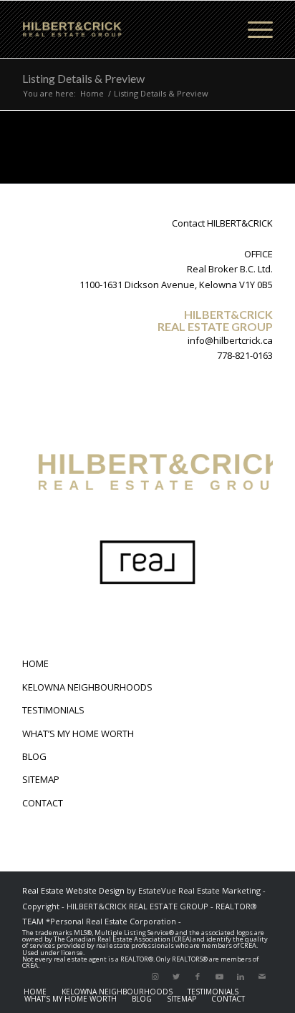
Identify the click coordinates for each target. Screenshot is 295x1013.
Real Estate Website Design (73, 890)
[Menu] (253, 29)
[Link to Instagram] (154, 976)
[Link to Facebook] (197, 976)
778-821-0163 (245, 355)
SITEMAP (40, 779)
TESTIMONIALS (53, 709)
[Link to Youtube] (219, 976)
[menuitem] (35, 991)
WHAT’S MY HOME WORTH (78, 733)
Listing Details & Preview (83, 78)
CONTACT (42, 802)
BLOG (34, 756)
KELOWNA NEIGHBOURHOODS (87, 687)
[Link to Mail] (262, 976)
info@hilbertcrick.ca (230, 340)
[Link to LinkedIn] (240, 976)
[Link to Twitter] (176, 976)
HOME (35, 663)
